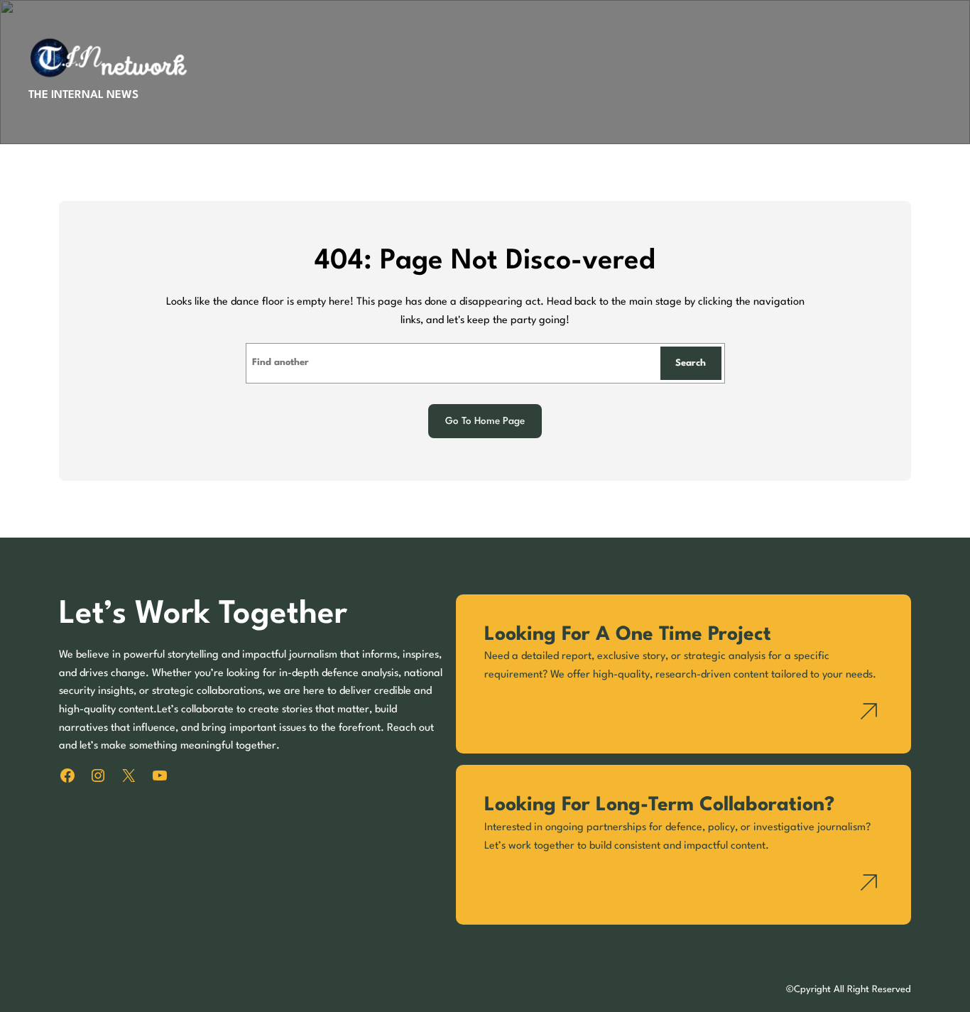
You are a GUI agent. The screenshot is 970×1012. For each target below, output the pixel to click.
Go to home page (485, 421)
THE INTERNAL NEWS (83, 95)
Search (690, 363)
